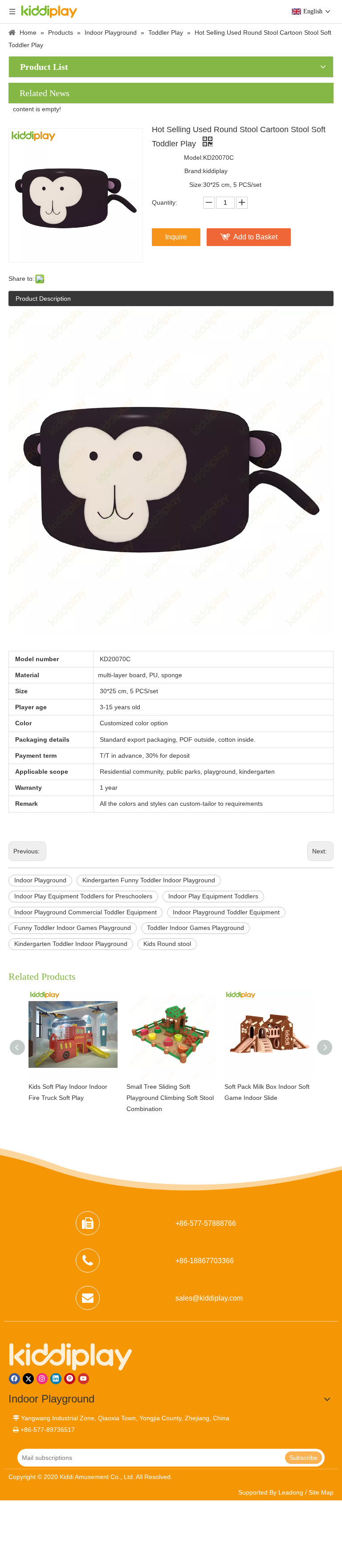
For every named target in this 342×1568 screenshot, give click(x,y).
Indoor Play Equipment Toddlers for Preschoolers (83, 896)
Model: (193, 157)
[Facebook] (14, 1378)
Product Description (43, 298)
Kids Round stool (167, 943)
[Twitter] (28, 1378)
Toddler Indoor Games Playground (195, 927)
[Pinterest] (69, 1378)
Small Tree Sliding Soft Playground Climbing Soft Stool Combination (170, 1097)
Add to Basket (255, 237)
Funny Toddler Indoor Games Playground (72, 927)
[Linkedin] (55, 1378)
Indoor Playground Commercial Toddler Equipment (85, 912)
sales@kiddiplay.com (209, 1298)
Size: (196, 184)
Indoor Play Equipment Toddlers (213, 896)
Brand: (193, 170)
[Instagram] (42, 1378)
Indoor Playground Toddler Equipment (226, 912)
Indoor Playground (40, 880)
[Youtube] (83, 1378)
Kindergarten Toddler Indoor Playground (70, 943)
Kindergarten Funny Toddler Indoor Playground (148, 880)
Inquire (176, 237)
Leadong (290, 1492)
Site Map (321, 1492)
